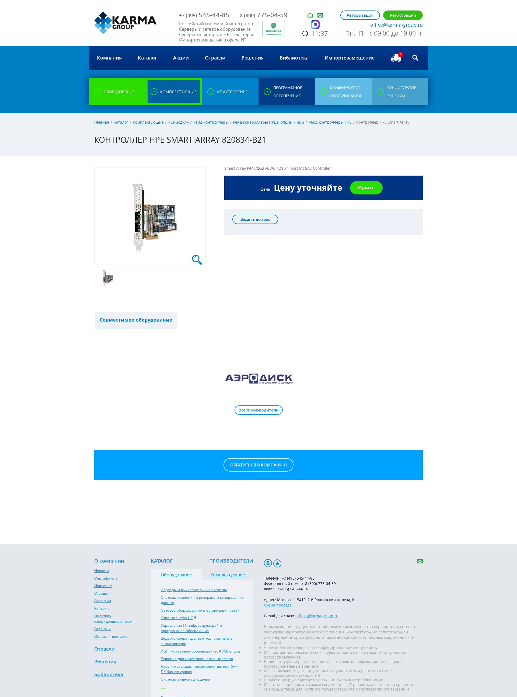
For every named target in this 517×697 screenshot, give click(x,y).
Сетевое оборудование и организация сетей (200, 610)
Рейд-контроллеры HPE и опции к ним (268, 122)
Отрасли (104, 649)
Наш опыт (103, 586)
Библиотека (108, 675)
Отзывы (101, 593)
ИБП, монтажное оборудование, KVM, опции (200, 651)
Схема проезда (278, 605)
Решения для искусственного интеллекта (197, 659)
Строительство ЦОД (178, 618)
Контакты (102, 608)
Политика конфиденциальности (113, 618)
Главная (101, 122)
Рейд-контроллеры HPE (330, 122)
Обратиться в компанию (258, 465)
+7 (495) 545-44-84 (291, 588)
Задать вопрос (255, 219)
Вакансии (102, 601)
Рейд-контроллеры (210, 122)
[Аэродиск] (258, 378)
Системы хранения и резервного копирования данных (202, 600)
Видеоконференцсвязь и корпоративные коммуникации (197, 641)
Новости (101, 571)
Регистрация (403, 15)
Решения (105, 662)
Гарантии (102, 629)
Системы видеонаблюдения (185, 679)
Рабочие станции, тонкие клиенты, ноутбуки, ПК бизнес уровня (200, 669)
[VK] (268, 563)
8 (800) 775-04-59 (320, 583)
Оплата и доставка (110, 636)
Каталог (121, 122)
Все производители (259, 410)
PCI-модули (178, 122)
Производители (231, 561)
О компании (109, 561)
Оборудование (176, 575)
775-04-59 (264, 15)
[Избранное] (277, 563)
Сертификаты (106, 578)
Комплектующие (148, 122)
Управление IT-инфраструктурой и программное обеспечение (191, 628)
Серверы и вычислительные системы (194, 590)
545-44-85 (204, 15)
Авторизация (360, 15)
